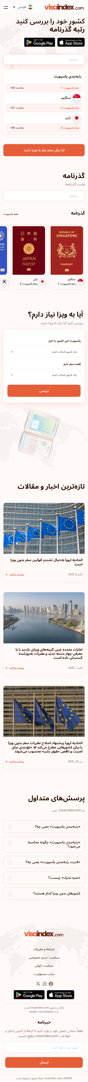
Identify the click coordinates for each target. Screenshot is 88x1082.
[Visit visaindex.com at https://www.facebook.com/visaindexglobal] (50, 984)
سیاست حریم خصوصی (44, 957)
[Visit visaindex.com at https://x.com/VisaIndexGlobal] (38, 984)
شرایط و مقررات (44, 949)
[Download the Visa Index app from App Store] (71, 42)
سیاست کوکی (44, 965)
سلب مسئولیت (44, 974)
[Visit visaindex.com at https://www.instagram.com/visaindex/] (44, 984)
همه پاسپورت (10, 214)
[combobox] (44, 351)
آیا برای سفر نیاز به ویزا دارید (44, 150)
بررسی (44, 390)
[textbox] (44, 352)
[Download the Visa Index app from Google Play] (39, 42)
